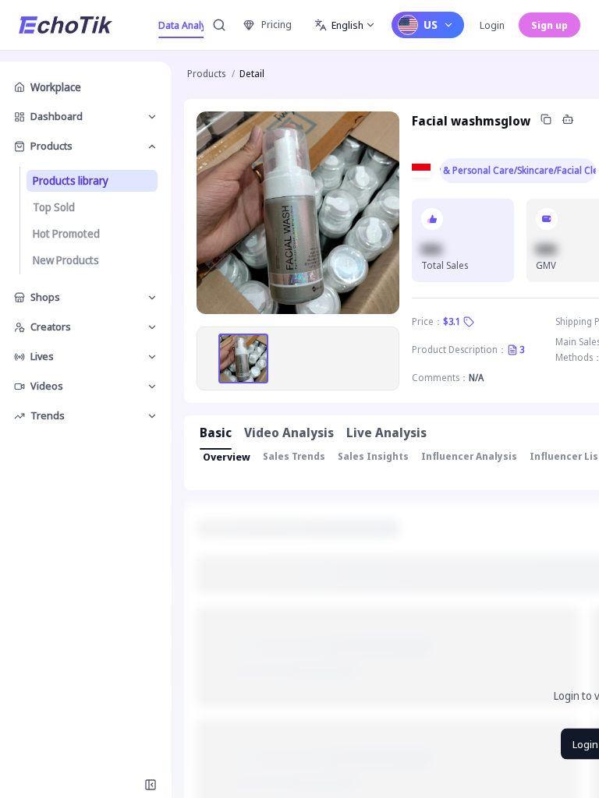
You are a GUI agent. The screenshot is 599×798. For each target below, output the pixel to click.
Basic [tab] (216, 432)
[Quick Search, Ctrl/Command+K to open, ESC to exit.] (219, 24)
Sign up (549, 25)
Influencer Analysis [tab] (469, 456)
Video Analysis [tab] (289, 432)
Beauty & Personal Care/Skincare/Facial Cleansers (518, 170)
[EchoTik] (65, 25)
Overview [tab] (226, 457)
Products (206, 73)
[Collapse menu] (150, 785)
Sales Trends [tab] (294, 456)
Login (492, 25)
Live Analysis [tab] (386, 432)
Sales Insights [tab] (373, 456)
